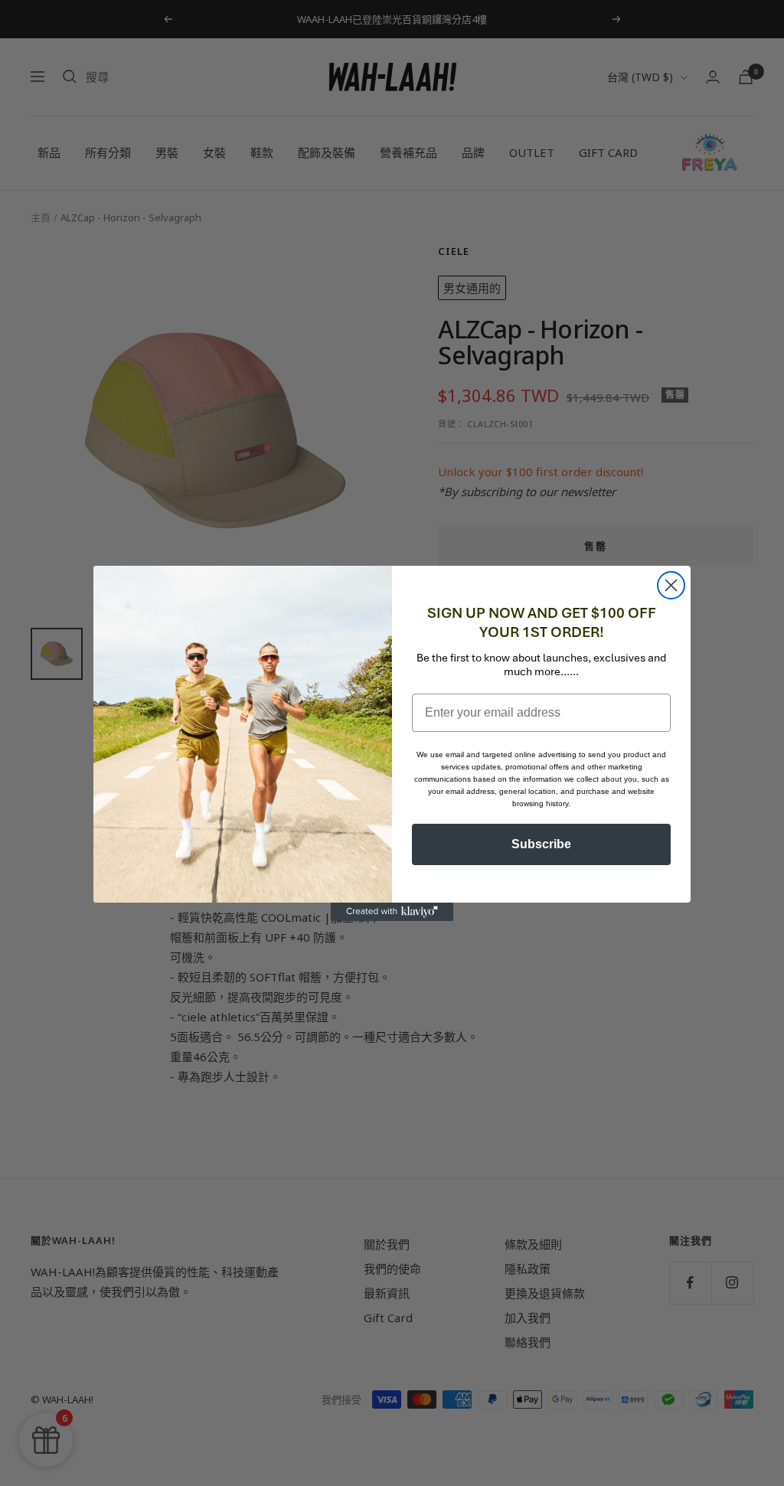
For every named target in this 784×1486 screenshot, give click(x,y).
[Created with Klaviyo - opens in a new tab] (392, 912)
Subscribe (541, 844)
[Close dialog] (671, 585)
